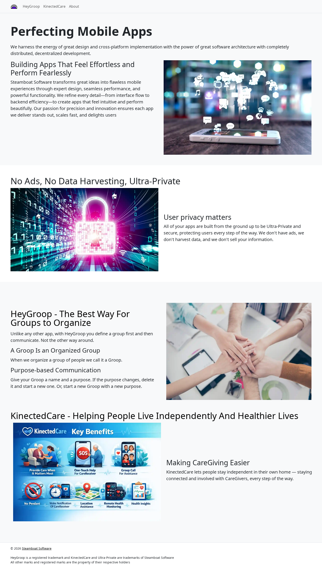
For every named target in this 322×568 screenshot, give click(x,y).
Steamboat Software (36, 548)
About (74, 6)
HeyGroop (31, 6)
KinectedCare (54, 6)
